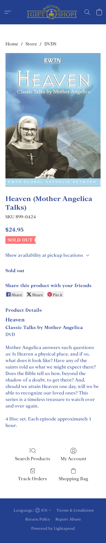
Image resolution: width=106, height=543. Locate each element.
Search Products (32, 459)
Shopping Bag (73, 479)
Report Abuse (68, 519)
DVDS (50, 44)
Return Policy (37, 519)
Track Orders (32, 479)
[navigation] (31, 510)
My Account (73, 459)
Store (31, 44)
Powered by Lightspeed (53, 528)
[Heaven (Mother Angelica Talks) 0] (53, 119)
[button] (53, 12)
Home (11, 44)
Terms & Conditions (75, 510)
